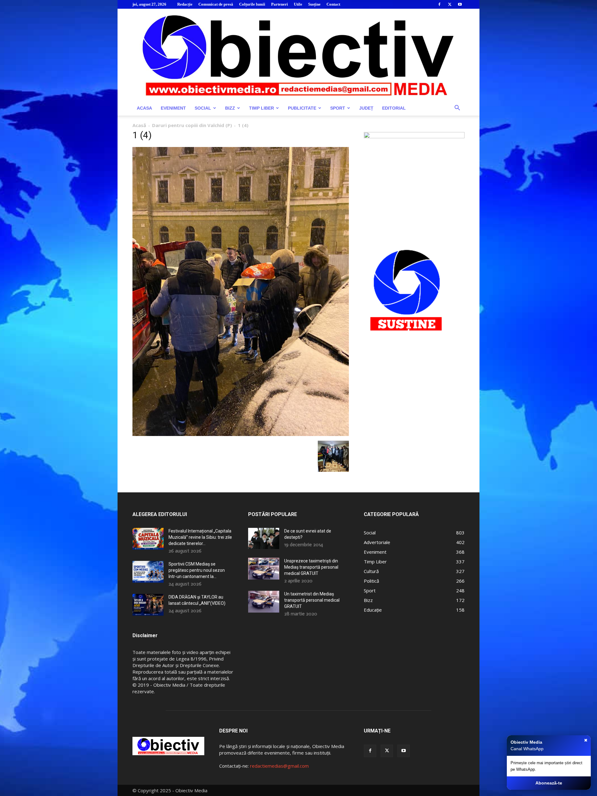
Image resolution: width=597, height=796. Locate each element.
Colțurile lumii (252, 4)
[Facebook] (439, 4)
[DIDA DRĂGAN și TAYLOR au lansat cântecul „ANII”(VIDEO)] (148, 605)
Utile (298, 4)
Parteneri (279, 4)
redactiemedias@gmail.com (279, 766)
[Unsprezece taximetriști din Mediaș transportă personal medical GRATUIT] (263, 569)
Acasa (144, 108)
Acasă (139, 125)
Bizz (230, 108)
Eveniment (173, 108)
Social (203, 108)
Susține (314, 4)
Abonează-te (548, 782)
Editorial (394, 108)
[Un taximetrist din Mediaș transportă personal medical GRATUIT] (263, 602)
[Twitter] (449, 4)
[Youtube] (460, 4)
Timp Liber (261, 108)
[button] (457, 108)
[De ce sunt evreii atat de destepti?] (263, 538)
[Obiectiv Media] (298, 55)
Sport (337, 108)
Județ (366, 108)
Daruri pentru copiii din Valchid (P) (192, 125)
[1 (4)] (240, 434)
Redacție (184, 4)
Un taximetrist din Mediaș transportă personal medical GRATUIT (312, 600)
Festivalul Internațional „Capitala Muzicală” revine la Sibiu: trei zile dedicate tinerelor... (200, 537)
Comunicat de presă (215, 4)
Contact (333, 4)
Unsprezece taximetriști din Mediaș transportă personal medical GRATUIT (311, 567)
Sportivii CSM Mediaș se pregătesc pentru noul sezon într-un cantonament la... (197, 570)
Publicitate (302, 108)
